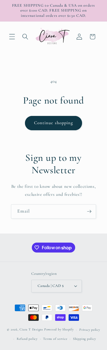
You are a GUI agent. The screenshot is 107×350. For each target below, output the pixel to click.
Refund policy (27, 339)
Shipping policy (84, 339)
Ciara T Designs (31, 330)
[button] (12, 36)
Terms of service (55, 339)
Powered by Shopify (59, 330)
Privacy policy (89, 330)
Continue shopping (53, 123)
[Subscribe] (89, 211)
